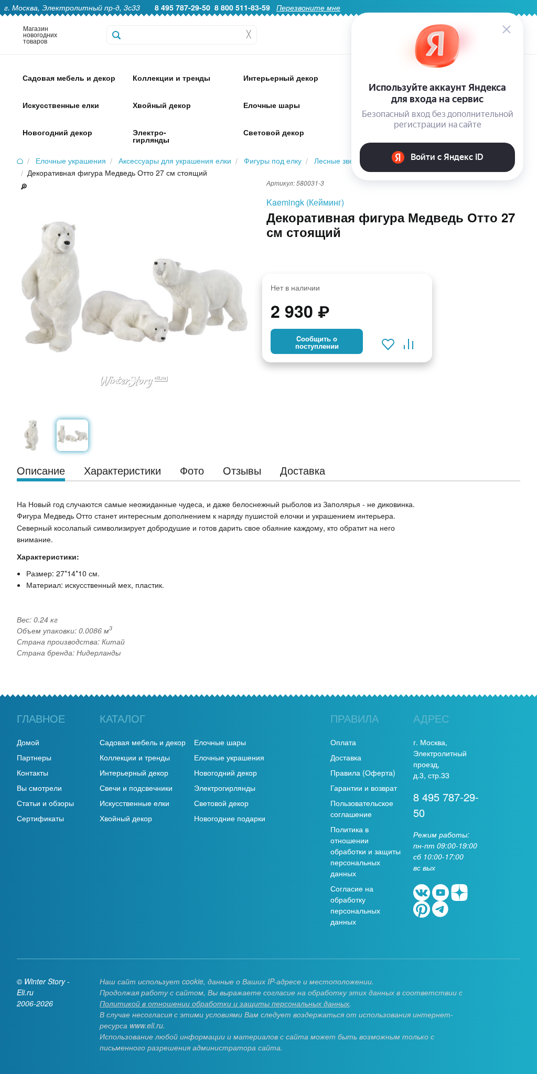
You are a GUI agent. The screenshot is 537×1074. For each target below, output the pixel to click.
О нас (268, 19)
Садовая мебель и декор (143, 742)
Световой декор (221, 803)
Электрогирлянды (224, 787)
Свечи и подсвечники (136, 787)
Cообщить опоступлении (317, 342)
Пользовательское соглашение (361, 808)
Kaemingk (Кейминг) (305, 202)
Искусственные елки (134, 803)
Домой (28, 742)
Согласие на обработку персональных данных (355, 905)
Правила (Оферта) (362, 772)
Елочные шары (220, 742)
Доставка (345, 757)
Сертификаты (40, 818)
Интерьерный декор (134, 772)
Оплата (343, 742)
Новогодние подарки (229, 818)
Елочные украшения (229, 757)
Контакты (32, 772)
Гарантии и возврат (363, 787)
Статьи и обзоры (45, 803)
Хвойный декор (126, 818)
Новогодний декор (225, 772)
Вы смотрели (39, 787)
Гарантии (305, 19)
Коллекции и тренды (135, 757)
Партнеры (34, 757)
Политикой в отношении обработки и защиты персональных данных (224, 1003)
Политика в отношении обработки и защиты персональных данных (365, 851)
